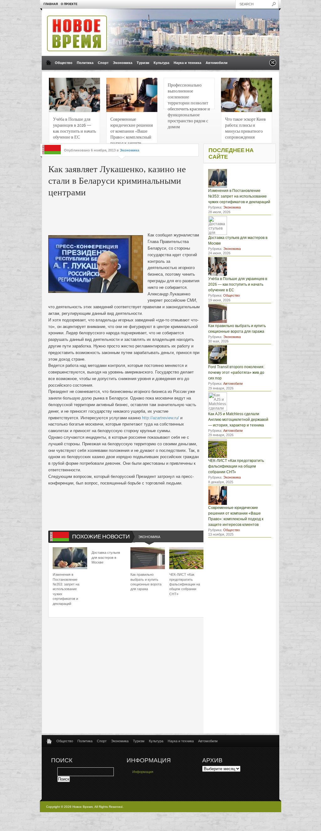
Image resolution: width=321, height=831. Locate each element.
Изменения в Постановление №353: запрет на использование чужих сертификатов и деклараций (66, 589)
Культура (161, 63)
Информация (142, 772)
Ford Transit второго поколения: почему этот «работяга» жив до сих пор (236, 372)
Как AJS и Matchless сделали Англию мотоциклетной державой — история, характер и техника (238, 419)
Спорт (103, 63)
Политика (85, 63)
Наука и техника (187, 63)
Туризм (143, 63)
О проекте (69, 4)
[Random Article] (272, 64)
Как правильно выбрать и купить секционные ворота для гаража (145, 582)
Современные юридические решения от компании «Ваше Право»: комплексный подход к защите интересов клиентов (131, 129)
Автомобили (217, 63)
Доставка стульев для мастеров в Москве (106, 557)
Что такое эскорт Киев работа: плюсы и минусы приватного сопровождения (245, 128)
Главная (51, 4)
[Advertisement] (143, 213)
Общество (63, 63)
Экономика (122, 63)
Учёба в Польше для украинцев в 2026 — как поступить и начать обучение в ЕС (74, 128)
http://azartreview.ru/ (160, 417)
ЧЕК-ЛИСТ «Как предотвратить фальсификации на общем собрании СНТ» (184, 584)
